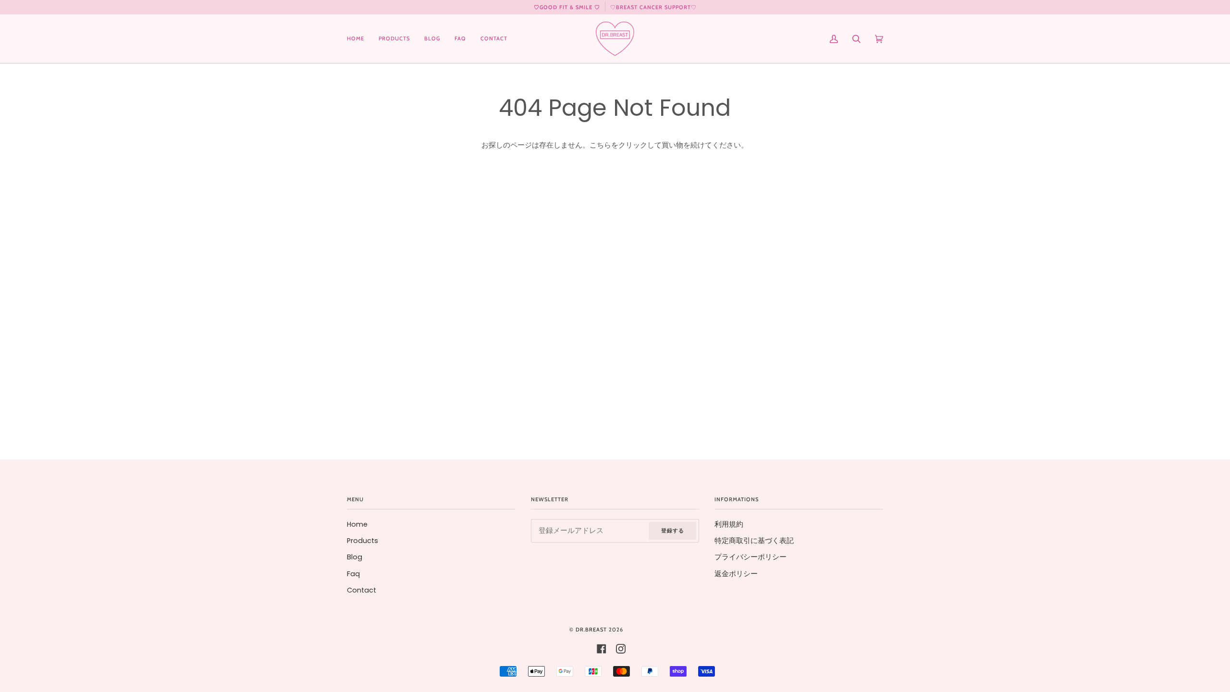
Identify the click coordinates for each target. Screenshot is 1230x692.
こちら (600, 145)
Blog (354, 557)
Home (357, 524)
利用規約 (728, 524)
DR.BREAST (591, 629)
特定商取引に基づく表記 (754, 540)
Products (362, 540)
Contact (361, 590)
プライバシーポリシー (750, 557)
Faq (353, 574)
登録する (672, 530)
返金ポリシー (736, 574)
